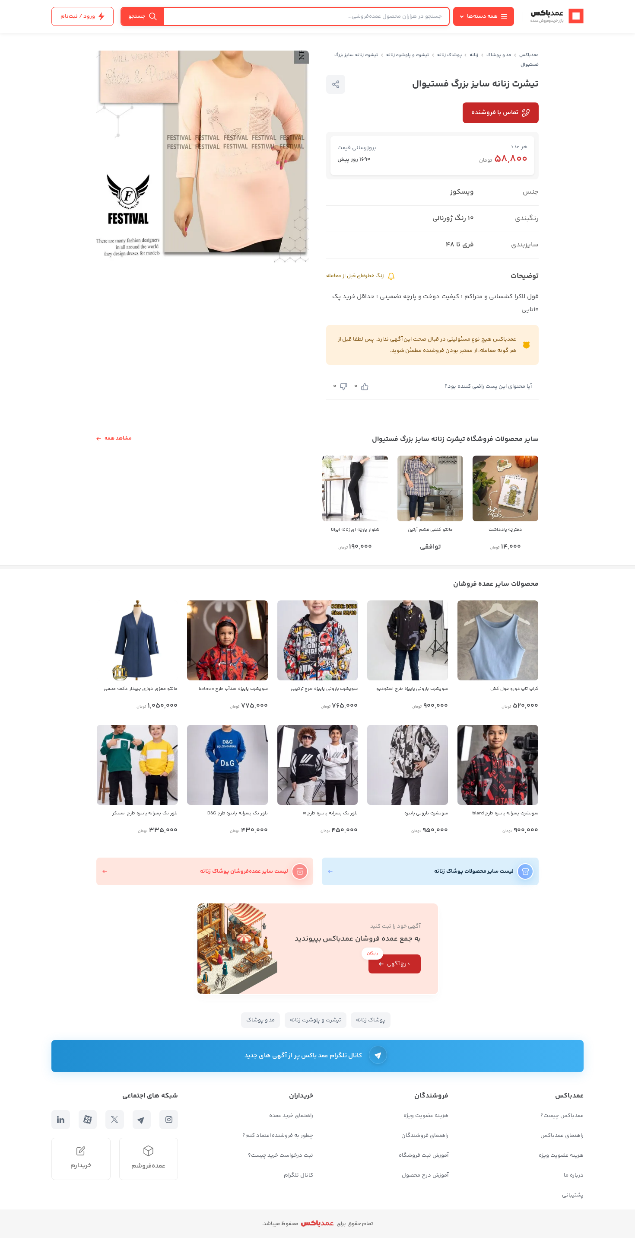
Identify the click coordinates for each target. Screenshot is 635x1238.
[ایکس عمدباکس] (114, 1119)
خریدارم (81, 1166)
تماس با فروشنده (494, 113)
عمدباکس (529, 55)
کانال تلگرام (298, 1175)
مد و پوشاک (498, 55)
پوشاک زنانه (449, 55)
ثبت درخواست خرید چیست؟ (280, 1155)
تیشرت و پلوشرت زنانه (407, 55)
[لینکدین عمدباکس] (60, 1119)
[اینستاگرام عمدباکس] (168, 1119)
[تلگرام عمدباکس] (142, 1119)
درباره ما (574, 1175)
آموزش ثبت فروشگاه (423, 1155)
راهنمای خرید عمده (291, 1115)
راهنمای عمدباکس (562, 1135)
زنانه (474, 55)
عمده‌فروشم (148, 1166)
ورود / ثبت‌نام (77, 16)
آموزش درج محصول (425, 1175)
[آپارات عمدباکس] (88, 1119)
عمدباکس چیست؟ (562, 1115)
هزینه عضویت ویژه (561, 1155)
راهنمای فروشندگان (424, 1135)
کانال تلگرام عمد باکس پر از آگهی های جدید (303, 1056)
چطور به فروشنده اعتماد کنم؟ (277, 1135)
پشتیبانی (573, 1195)
